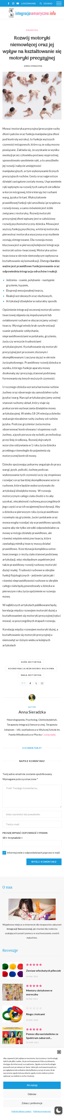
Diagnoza (32, 30)
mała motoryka (31, 675)
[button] (59, 1052)
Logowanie (28, 3)
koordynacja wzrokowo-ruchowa (31, 668)
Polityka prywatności (42, 1111)
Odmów (32, 1094)
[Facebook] (30, 683)
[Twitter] (36, 683)
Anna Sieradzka (33, 66)
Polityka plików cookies (21, 1111)
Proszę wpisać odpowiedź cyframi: (25, 832)
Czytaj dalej (48, 734)
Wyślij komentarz (44, 861)
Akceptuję (32, 1085)
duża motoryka (31, 662)
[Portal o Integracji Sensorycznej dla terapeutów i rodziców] (32, 12)
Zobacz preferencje (32, 1103)
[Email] (42, 683)
